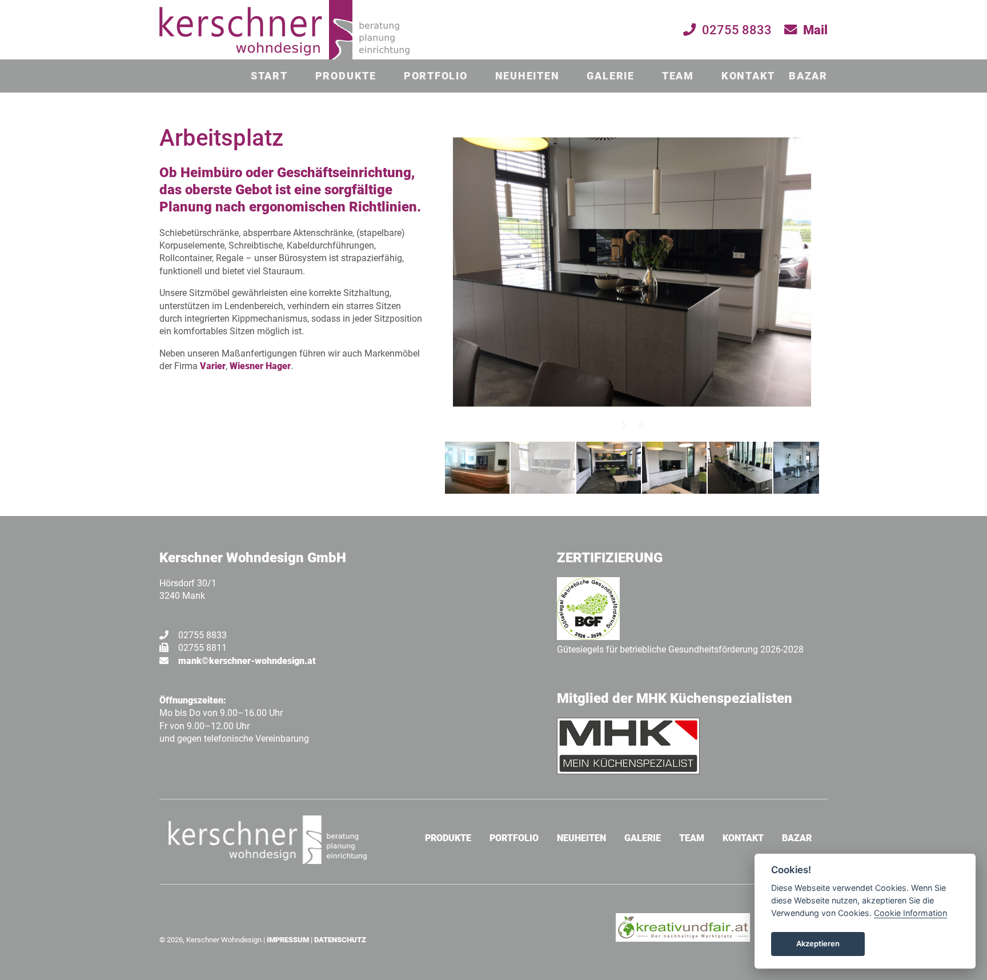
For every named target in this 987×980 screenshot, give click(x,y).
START (269, 76)
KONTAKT (748, 76)
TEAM (678, 76)
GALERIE (610, 76)
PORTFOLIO (436, 76)
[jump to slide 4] (674, 468)
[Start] (284, 56)
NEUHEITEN (527, 76)
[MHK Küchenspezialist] (628, 771)
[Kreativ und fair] (683, 938)
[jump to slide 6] (805, 468)
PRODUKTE (345, 76)
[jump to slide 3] (608, 468)
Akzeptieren (818, 943)
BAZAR (808, 76)
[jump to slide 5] (740, 468)
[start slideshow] (625, 423)
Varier (213, 366)
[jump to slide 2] (543, 468)
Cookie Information (910, 913)
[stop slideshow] (639, 423)
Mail (815, 29)
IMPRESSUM (288, 939)
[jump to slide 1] (477, 468)
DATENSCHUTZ (340, 939)
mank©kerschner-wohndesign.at (247, 660)
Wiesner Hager (260, 366)
